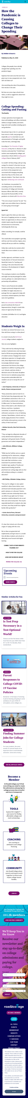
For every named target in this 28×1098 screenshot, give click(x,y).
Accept (14, 1091)
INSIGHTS (14, 1033)
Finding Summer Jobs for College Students (14, 738)
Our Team (14, 1042)
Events (14, 1027)
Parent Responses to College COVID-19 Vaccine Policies (13, 684)
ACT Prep (7, 618)
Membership (14, 1030)
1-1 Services (14, 1039)
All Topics (14, 1024)
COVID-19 (4, 7)
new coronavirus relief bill (12, 302)
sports (10, 137)
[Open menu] (25, 2)
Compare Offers (14, 1036)
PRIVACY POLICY (14, 1048)
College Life (8, 730)
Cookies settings (14, 1087)
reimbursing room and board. (16, 180)
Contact (14, 1045)
